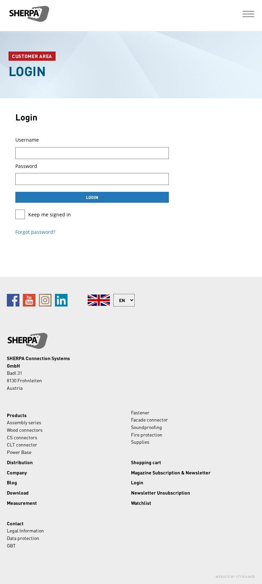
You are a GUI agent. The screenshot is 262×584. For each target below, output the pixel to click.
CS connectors (22, 437)
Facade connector (149, 419)
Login (137, 482)
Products (17, 415)
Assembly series (24, 422)
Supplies (140, 442)
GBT (11, 545)
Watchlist (141, 503)
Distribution (20, 462)
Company (17, 472)
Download (18, 492)
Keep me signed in (49, 214)
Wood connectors (25, 430)
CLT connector (22, 444)
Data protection (23, 538)
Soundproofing (146, 427)
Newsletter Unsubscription (160, 492)
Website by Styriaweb (235, 577)
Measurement (22, 503)
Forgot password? (35, 232)
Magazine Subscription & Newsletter (170, 472)
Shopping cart (146, 462)
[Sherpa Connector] (29, 14)
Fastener (140, 412)
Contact (15, 523)
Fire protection (146, 434)
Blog (12, 482)
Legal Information (25, 530)
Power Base (19, 452)
